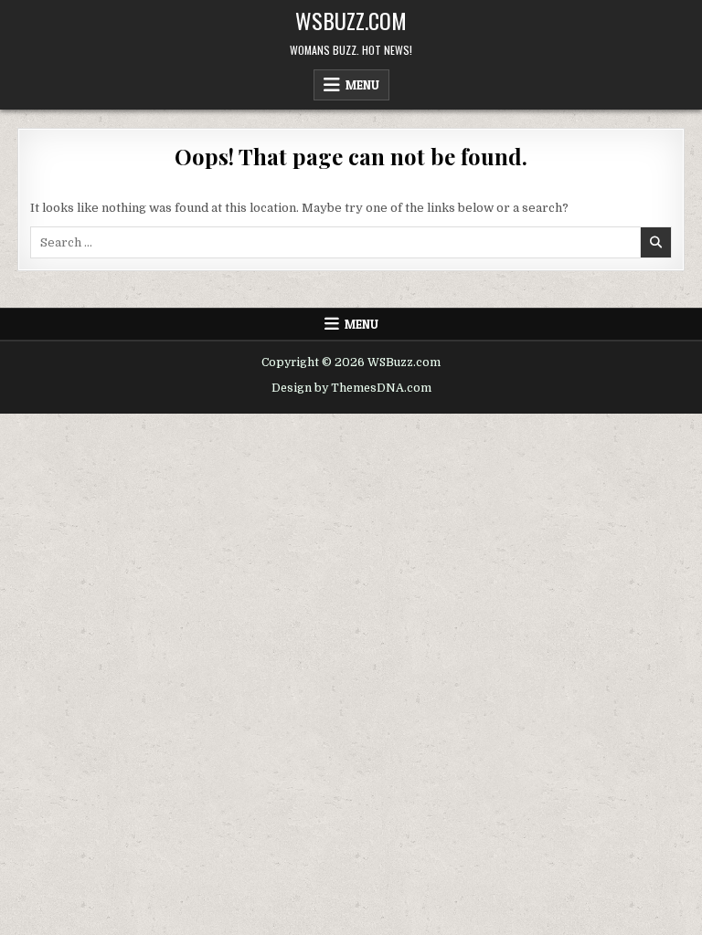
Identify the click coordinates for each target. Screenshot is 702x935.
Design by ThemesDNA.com (351, 388)
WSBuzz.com (351, 20)
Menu (362, 85)
